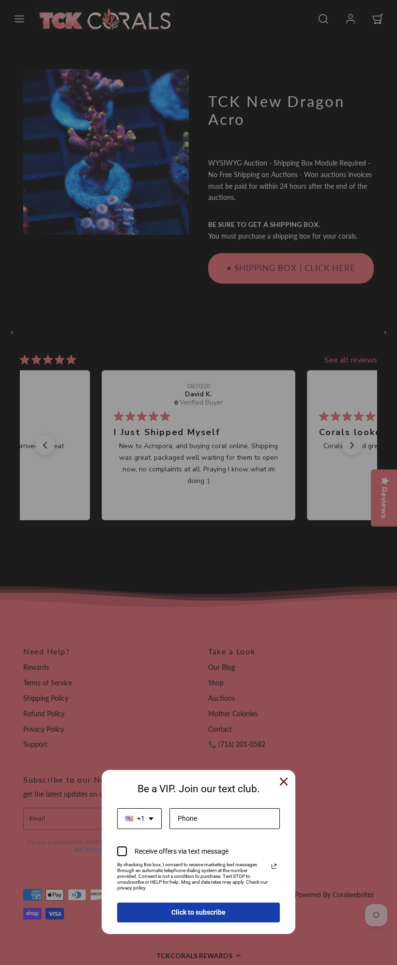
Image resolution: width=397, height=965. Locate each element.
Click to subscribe (198, 912)
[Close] (283, 781)
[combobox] (139, 818)
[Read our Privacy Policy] (274, 866)
